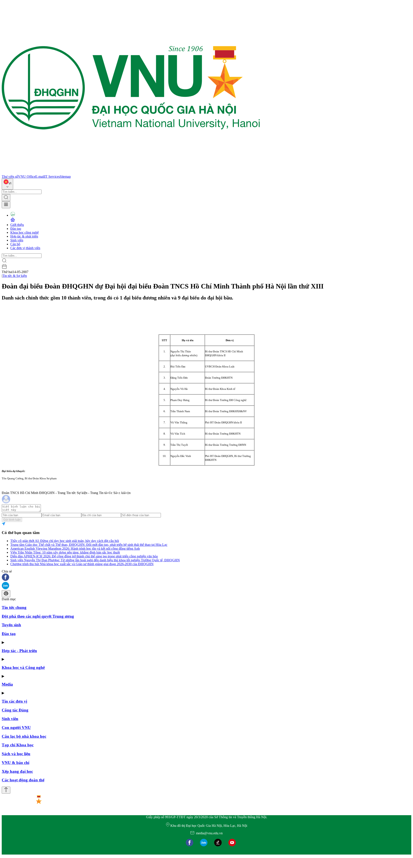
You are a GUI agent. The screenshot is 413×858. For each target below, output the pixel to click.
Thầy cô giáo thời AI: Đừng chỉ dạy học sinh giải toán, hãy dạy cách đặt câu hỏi (64, 541)
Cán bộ (15, 244)
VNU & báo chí (15, 762)
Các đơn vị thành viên (25, 248)
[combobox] (7, 184)
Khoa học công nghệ (24, 232)
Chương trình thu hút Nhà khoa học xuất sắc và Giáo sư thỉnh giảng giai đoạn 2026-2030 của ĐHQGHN (82, 564)
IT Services (52, 176)
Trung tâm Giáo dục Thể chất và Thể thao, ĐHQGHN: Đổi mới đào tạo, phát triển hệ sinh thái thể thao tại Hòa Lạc (88, 544)
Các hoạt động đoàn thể (23, 780)
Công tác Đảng (15, 710)
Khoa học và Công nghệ (23, 667)
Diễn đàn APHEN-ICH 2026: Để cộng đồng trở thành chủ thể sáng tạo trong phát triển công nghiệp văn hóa (84, 556)
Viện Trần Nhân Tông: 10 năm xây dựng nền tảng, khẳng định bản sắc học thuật (65, 552)
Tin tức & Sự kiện (14, 276)
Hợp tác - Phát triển (19, 650)
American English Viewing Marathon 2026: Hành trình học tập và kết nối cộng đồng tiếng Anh (75, 548)
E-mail (39, 176)
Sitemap (65, 176)
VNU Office (26, 176)
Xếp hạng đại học (17, 771)
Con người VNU (16, 727)
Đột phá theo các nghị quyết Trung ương (38, 616)
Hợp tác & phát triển (24, 236)
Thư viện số (10, 176)
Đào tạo (15, 228)
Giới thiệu (17, 225)
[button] (206, 577)
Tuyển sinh (11, 625)
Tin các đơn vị (14, 701)
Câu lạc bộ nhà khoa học (24, 736)
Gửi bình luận (11, 519)
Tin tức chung (14, 607)
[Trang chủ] (131, 172)
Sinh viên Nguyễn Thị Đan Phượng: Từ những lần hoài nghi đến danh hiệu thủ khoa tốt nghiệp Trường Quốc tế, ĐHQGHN (95, 560)
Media (7, 684)
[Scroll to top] (6, 790)
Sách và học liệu (16, 754)
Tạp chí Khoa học (18, 745)
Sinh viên (16, 240)
